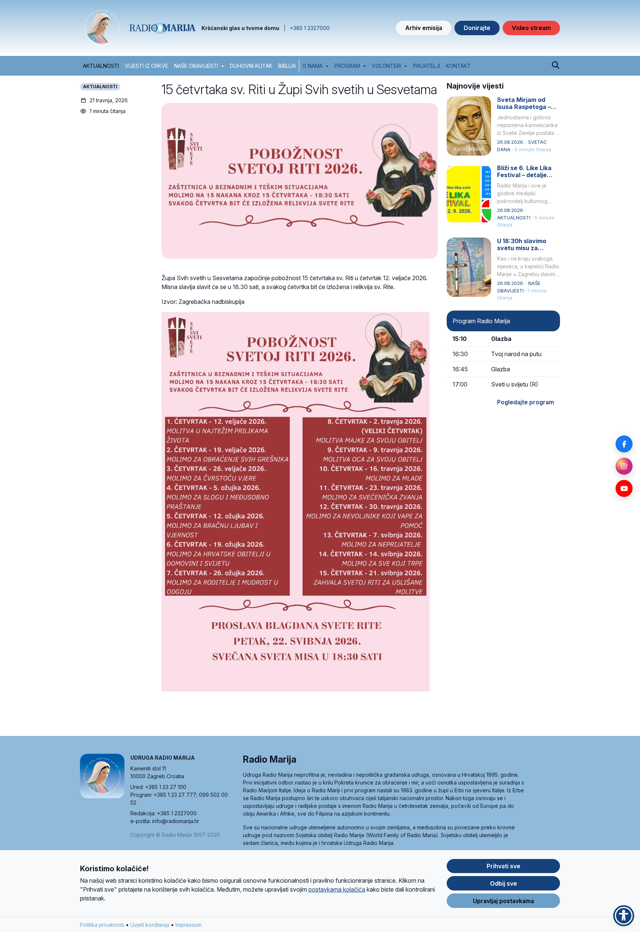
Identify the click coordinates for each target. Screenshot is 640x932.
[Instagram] (624, 466)
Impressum (188, 925)
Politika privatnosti (102, 925)
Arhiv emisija (423, 27)
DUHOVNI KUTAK (251, 66)
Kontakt (458, 66)
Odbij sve (503, 883)
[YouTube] (624, 488)
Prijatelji (426, 66)
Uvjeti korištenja (149, 925)
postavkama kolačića (337, 889)
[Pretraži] (555, 65)
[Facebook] (624, 443)
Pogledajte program (525, 402)
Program (347, 66)
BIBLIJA (287, 66)
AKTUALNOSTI (101, 66)
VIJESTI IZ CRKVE (146, 66)
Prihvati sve (503, 866)
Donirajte (477, 27)
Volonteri (386, 66)
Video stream (531, 27)
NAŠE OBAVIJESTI (196, 66)
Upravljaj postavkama (503, 901)
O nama (312, 66)
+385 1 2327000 (310, 28)
